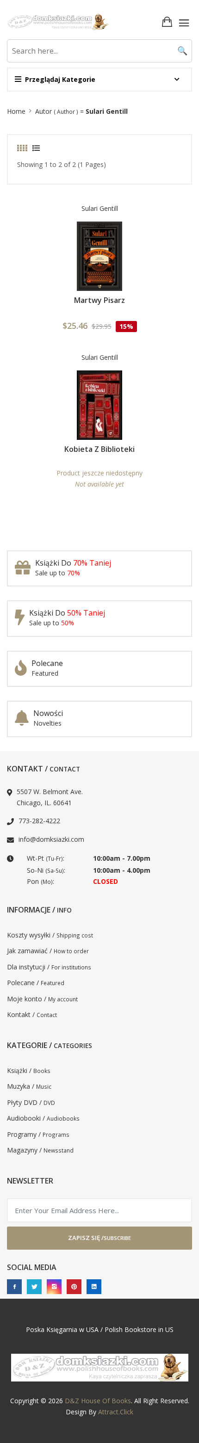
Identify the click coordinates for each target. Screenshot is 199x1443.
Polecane (47, 663)
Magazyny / (40, 1150)
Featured (44, 673)
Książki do (73, 562)
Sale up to (57, 572)
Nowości (48, 713)
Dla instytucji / (49, 966)
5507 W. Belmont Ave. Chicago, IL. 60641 (50, 797)
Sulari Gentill (99, 208)
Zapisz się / (99, 1237)
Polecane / (35, 982)
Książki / (28, 1070)
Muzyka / (29, 1086)
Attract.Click (115, 1411)
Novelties (47, 723)
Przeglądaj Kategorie (60, 79)
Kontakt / (32, 1014)
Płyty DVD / (31, 1102)
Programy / (38, 1134)
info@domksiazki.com (51, 839)
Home (16, 111)
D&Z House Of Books (98, 1400)
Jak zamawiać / (48, 950)
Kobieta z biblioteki (99, 449)
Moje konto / (42, 998)
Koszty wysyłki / (50, 935)
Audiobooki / (43, 1118)
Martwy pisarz (99, 300)
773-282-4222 (39, 820)
